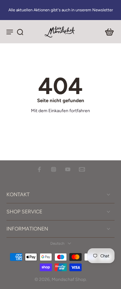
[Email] (82, 169)
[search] (20, 31)
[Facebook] (39, 169)
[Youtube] (68, 169)
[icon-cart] (107, 31)
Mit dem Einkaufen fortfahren (60, 110)
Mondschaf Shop (69, 279)
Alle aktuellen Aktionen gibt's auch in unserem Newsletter (60, 9)
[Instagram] (53, 169)
